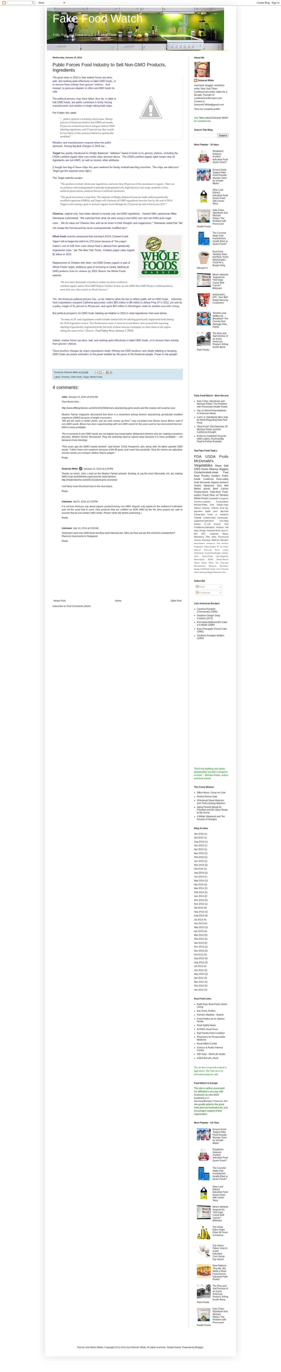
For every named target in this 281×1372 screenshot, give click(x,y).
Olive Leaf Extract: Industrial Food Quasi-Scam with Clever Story (220, 197)
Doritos (197, 524)
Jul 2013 (198, 919)
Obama (213, 469)
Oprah (197, 563)
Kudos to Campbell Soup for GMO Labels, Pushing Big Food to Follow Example (211, 439)
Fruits (223, 456)
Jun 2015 (199, 845)
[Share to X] (104, 372)
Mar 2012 (199, 982)
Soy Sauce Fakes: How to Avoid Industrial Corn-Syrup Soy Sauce (220, 1252)
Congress (223, 498)
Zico (224, 572)
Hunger (202, 530)
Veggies (223, 469)
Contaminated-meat (206, 472)
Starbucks (209, 485)
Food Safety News (206, 1025)
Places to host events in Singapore (80, 536)
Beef (215, 488)
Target (86, 377)
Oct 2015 (198, 837)
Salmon (197, 508)
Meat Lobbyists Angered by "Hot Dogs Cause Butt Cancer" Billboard (220, 281)
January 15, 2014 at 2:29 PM (98, 468)
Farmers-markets (202, 502)
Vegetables (203, 465)
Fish (226, 524)
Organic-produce (219, 482)
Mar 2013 (199, 935)
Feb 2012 (199, 985)
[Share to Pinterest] (111, 372)
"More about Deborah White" (213, 118)
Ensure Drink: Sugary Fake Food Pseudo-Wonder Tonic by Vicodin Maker (220, 176)
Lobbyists (214, 534)
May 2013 (199, 927)
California (208, 479)
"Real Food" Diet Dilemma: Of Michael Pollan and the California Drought (212, 429)
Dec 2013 (199, 900)
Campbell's (214, 498)
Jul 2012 (198, 966)
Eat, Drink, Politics (206, 1011)
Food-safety (222, 479)
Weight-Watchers (214, 572)
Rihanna (212, 566)
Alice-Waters (199, 543)
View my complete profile (207, 109)
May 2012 (199, 974)
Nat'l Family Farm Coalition (211, 1033)
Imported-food (213, 530)
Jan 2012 (199, 989)
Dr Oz (220, 547)
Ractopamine (200, 566)
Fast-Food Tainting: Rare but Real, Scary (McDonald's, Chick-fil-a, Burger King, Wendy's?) (212, 259)
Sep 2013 (199, 911)
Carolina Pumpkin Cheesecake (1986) (207, 610)
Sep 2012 (199, 958)
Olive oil (214, 495)
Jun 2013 (199, 923)
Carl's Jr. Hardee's (218, 514)
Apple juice (211, 511)
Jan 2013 (199, 943)
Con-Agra (223, 521)
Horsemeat (199, 553)
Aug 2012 (199, 962)
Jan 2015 (199, 861)
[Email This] (96, 372)
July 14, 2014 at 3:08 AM (85, 528)
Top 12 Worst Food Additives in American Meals (211, 412)
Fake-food (215, 492)
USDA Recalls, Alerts (207, 1058)
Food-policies (222, 502)
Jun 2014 (199, 876)
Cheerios (65, 377)
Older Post (176, 600)
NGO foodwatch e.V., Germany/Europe (206, 1098)
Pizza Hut (213, 563)
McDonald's (204, 461)
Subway (206, 508)
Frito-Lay (208, 550)
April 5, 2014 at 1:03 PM (85, 501)
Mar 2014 (199, 888)
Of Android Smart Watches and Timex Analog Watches (211, 801)
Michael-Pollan (200, 505)
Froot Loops (221, 550)
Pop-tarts (224, 563)
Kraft (196, 482)
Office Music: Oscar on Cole (211, 792)
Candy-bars (199, 514)
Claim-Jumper (210, 547)
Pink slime (211, 537)
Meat (218, 465)
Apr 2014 (199, 884)
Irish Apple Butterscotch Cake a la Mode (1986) (212, 623)
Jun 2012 (199, 970)
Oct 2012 (198, 954)
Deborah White (70, 468)
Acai (222, 508)
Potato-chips (222, 505)
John (64, 397)
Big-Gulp (224, 511)
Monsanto (205, 482)
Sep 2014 (199, 872)
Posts (201, 587)
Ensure (217, 524)
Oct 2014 (198, 868)
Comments (204, 592)
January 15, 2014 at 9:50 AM (83, 397)
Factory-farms (201, 492)
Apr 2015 (199, 849)
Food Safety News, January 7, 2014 (114, 330)
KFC (203, 534)
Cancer (224, 488)
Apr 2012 (199, 978)
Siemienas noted (163, 223)
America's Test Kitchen (217, 543)
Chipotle (197, 518)
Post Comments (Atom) (79, 606)
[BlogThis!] (100, 372)
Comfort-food (209, 518)
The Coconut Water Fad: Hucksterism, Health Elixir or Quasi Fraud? (220, 238)
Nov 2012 (199, 950)
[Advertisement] (211, 373)
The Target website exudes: (68, 178)
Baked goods (202, 488)
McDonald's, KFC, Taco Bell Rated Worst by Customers (220, 298)
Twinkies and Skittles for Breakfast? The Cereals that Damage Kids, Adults (220, 320)
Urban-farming (200, 572)
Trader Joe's (215, 569)
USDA (210, 456)
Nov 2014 (199, 865)
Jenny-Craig (207, 556)
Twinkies (223, 495)
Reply (65, 457)
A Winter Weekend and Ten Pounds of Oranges (211, 817)
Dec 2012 (199, 946)
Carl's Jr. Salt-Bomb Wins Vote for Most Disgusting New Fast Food (212, 420)
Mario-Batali (199, 559)
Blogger (199, 1347)
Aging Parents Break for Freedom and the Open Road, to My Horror (212, 810)
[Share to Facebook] (107, 372)
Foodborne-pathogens (204, 527)
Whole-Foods (96, 377)
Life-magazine (222, 556)
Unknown (67, 501)
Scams (197, 485)
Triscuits (224, 569)
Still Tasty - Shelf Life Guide (211, 1054)
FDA (197, 456)
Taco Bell (222, 485)
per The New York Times (87, 250)
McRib (210, 559)
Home (118, 600)
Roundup (206, 540)
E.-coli (207, 524)
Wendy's (224, 540)
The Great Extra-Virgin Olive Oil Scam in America (220, 1231)
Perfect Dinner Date (207, 796)
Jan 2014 (199, 896)
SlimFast (215, 540)
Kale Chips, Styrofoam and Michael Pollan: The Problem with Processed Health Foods (212, 404)
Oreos (204, 563)
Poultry (205, 475)
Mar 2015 (199, 853)
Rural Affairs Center (207, 1043)
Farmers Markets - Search (210, 1014)
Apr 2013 (199, 931)
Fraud (205, 495)
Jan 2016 (199, 834)
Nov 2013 (199, 904)
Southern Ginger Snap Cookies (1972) (208, 617)
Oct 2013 (198, 907)
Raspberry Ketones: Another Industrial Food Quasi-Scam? (220, 157)
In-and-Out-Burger (213, 553)
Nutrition (215, 476)
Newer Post (60, 600)
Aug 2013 (199, 915)
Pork (212, 505)
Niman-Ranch (222, 559)
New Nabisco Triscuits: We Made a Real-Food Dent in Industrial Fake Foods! (220, 1272)
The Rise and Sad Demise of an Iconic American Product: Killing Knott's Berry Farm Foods (212, 341)
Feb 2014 (199, 892)
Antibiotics (198, 547)
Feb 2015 (199, 857)
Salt (226, 465)
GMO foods (76, 377)
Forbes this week (66, 112)
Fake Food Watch (98, 18)
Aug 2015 (199, 841)
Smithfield (205, 569)
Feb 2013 (199, 939)
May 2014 (199, 880)
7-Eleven (215, 508)
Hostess (220, 527)
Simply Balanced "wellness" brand (108, 153)
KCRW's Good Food (207, 1029)
